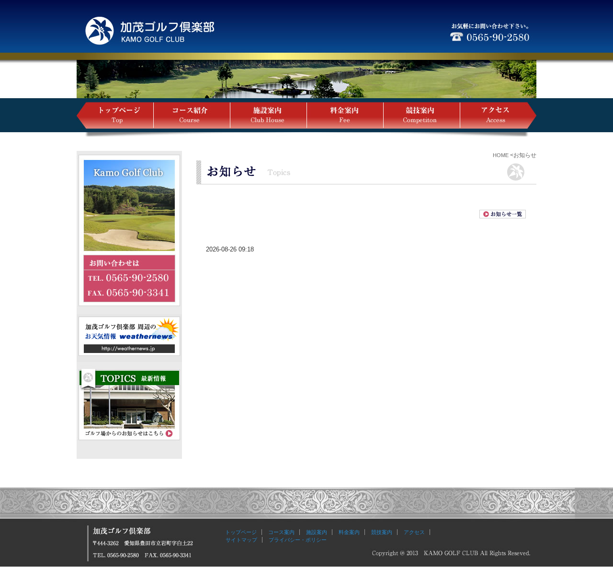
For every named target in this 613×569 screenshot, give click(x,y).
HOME (501, 155)
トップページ (241, 532)
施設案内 (316, 532)
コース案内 (281, 532)
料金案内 (349, 532)
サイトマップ (238, 540)
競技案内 (381, 532)
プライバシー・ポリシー (298, 540)
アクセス (414, 532)
